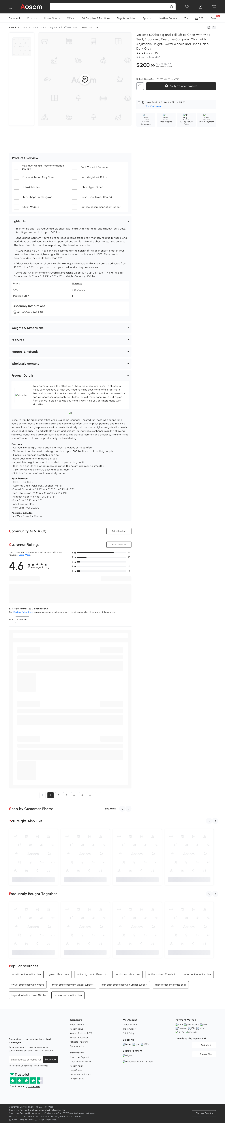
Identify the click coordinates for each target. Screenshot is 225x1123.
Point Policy (128, 1033)
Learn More (24, 555)
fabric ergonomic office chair (170, 984)
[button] (70, 221)
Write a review (119, 544)
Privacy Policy (41, 1065)
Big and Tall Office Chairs (63, 27)
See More (110, 808)
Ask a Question (119, 531)
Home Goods (52, 18)
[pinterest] (31, 1031)
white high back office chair (92, 974)
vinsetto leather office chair (26, 974)
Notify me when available (183, 86)
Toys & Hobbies (126, 18)
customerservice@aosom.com (50, 1110)
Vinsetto (77, 283)
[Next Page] (98, 795)
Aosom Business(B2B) (81, 1033)
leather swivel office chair (162, 974)
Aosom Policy (76, 1066)
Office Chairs (39, 27)
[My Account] (200, 7)
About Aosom (77, 1024)
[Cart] (214, 7)
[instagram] (18, 1031)
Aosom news (76, 1029)
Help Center (76, 1070)
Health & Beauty (167, 18)
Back (13, 27)
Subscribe (50, 1059)
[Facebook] (11, 1031)
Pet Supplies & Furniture (96, 18)
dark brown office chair (127, 974)
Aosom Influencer (79, 1037)
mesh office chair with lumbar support (73, 984)
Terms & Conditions (80, 1074)
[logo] (31, 6)
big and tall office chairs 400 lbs (28, 995)
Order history (130, 1024)
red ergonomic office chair (68, 995)
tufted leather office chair (197, 974)
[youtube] (24, 1031)
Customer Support (79, 1057)
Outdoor (32, 18)
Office (70, 18)
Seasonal (14, 18)
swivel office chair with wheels (27, 984)
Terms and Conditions (20, 1065)
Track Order (129, 1029)
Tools (187, 18)
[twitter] (38, 1031)
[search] (172, 6)
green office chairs (59, 974)
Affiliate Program (79, 1042)
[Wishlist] (187, 7)
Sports (147, 18)
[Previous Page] (42, 795)
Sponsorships (77, 1046)
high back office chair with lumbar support (124, 984)
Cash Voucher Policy (80, 1061)
